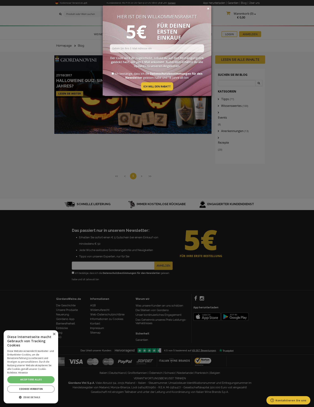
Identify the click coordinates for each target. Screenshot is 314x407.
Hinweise (23, 372)
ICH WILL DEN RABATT (157, 86)
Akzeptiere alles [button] (31, 379)
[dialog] (31, 366)
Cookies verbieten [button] (31, 388)
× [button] (54, 334)
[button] (31, 397)
